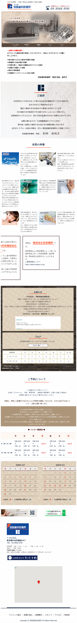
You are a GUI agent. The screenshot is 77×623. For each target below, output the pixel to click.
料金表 (67, 615)
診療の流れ (28, 615)
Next (72, 26)
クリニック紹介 (15, 615)
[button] (39, 582)
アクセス (58, 615)
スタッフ (48, 615)
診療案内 (38, 615)
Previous (4, 26)
